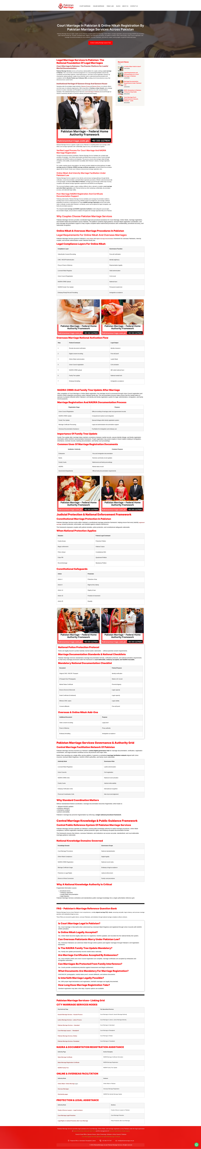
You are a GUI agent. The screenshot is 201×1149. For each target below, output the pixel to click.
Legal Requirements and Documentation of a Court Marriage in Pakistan (131, 74)
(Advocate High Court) (84, 1131)
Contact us (134, 6)
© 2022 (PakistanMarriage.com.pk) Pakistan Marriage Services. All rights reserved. (111, 1145)
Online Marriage (98, 6)
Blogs (118, 6)
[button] (196, 1144)
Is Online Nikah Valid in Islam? (132, 66)
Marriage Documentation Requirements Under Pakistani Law (132, 83)
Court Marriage (84, 6)
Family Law (110, 6)
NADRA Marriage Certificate (112, 1136)
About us (125, 6)
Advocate (119, 1131)
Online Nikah (94, 1136)
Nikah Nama (101, 1136)
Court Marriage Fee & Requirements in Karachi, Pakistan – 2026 (131, 99)
